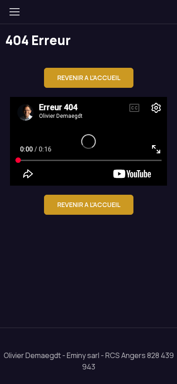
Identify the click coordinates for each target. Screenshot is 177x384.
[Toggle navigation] (14, 12)
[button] (88, 78)
